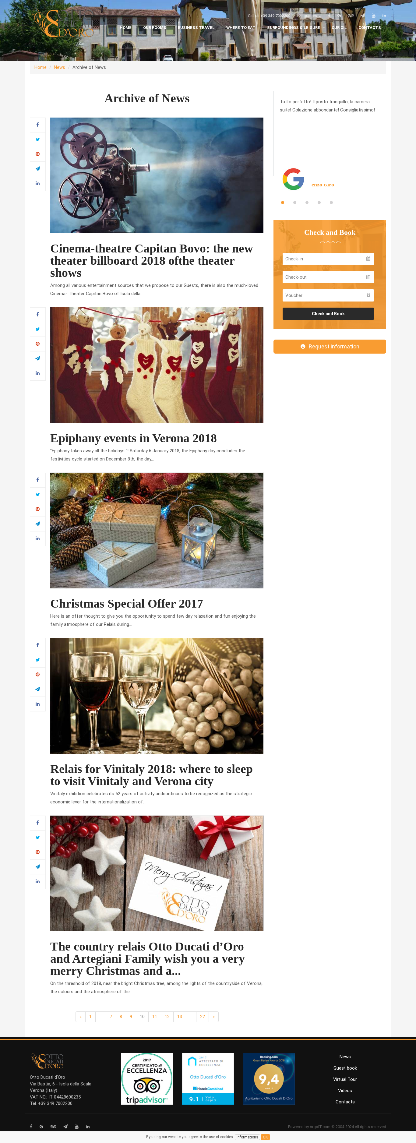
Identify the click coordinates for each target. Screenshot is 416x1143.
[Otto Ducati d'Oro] (62, 24)
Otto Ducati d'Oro (47, 1077)
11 (154, 1016)
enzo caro (323, 185)
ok (265, 1137)
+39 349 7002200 (275, 15)
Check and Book (328, 313)
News (59, 67)
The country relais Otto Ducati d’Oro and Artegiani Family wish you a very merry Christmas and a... (147, 959)
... (100, 1016)
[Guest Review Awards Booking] (269, 1078)
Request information (332, 346)
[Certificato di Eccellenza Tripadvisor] (147, 1078)
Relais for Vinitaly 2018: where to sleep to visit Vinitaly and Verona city (151, 775)
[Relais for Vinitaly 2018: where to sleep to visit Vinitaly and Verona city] (156, 695)
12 (167, 1016)
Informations (247, 1137)
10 (142, 1016)
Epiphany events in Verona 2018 (133, 438)
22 (202, 1016)
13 (179, 1016)
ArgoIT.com (320, 1126)
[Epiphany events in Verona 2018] (156, 365)
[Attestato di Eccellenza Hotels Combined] (208, 1078)
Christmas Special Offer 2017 (126, 603)
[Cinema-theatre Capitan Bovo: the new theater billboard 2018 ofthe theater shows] (156, 175)
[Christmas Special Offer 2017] (156, 530)
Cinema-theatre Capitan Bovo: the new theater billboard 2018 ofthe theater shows (151, 261)
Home (40, 67)
